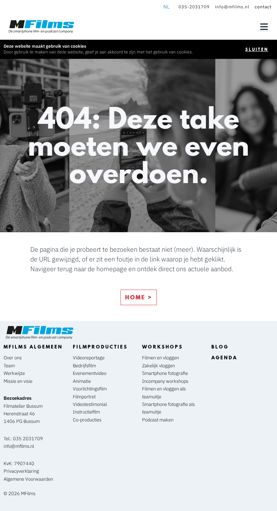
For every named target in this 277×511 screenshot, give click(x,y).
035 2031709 (28, 439)
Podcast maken (158, 420)
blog (220, 346)
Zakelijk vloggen (159, 366)
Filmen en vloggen (161, 358)
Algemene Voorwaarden (28, 479)
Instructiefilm (86, 412)
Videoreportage (89, 358)
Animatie (82, 381)
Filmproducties (100, 346)
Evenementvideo (89, 373)
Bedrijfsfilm (84, 366)
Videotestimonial (90, 404)
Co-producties (87, 420)
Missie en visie (18, 381)
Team (9, 366)
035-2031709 (194, 6)
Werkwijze (14, 373)
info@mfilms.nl (232, 6)
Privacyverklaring (21, 471)
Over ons (13, 358)
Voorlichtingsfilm (90, 389)
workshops (162, 346)
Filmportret (84, 397)
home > (138, 297)
